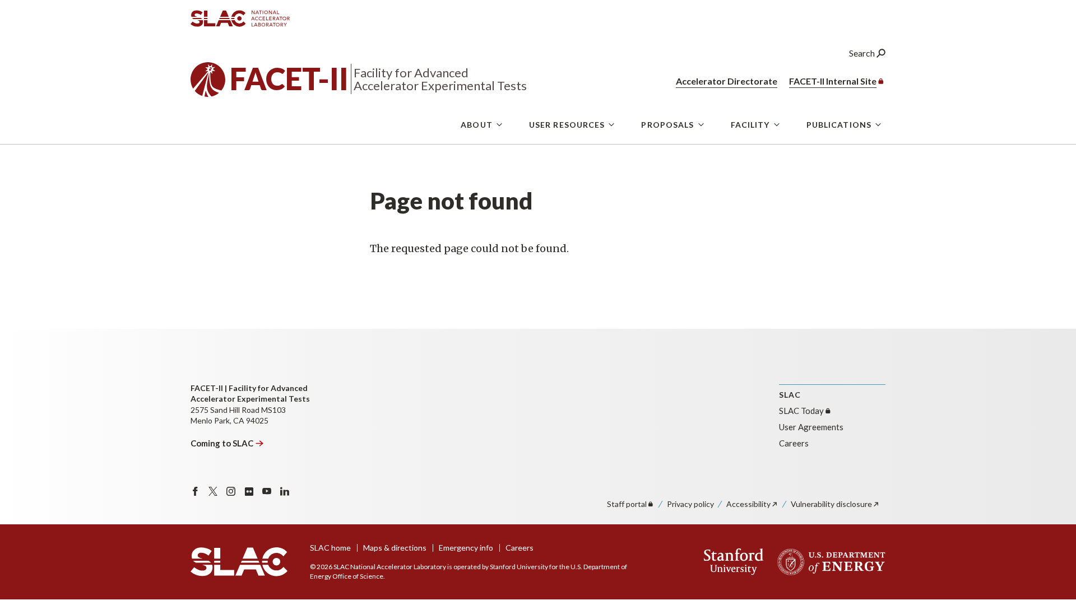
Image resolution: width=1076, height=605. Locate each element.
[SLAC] (239, 561)
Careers (794, 443)
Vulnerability (831, 504)
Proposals (667, 124)
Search (862, 53)
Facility (750, 124)
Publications (838, 124)
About (477, 124)
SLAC (801, 411)
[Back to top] (1050, 569)
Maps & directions (394, 547)
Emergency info (466, 547)
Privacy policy (690, 504)
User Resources (567, 124)
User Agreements (811, 427)
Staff (627, 504)
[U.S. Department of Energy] (828, 561)
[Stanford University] (734, 561)
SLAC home (330, 547)
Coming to (222, 443)
